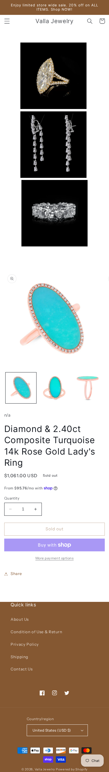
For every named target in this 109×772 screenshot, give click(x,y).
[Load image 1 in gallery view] (21, 387)
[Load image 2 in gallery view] (54, 387)
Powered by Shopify (72, 769)
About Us (20, 619)
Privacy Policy (25, 644)
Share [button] (16, 573)
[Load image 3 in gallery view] (87, 387)
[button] (7, 21)
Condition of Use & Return (36, 632)
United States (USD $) (52, 730)
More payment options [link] (54, 558)
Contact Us (22, 669)
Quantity (11, 498)
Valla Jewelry (45, 769)
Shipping (19, 656)
